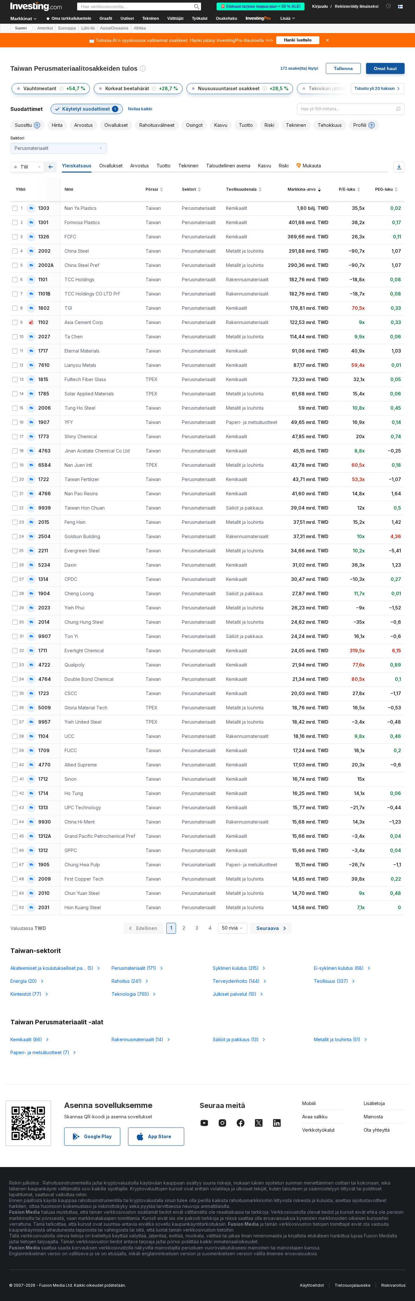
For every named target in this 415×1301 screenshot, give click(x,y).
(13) (236, 1039)
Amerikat (45, 28)
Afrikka (140, 28)
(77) (26, 994)
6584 (44, 465)
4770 (44, 765)
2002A (45, 265)
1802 (44, 308)
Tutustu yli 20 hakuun (374, 88)
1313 (43, 807)
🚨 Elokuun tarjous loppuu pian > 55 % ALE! (260, 6)
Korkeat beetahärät (127, 88)
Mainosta (373, 1116)
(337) (331, 981)
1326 (43, 237)
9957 (44, 722)
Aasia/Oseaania (114, 28)
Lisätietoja (374, 1103)
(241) (127, 981)
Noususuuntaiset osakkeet (229, 88)
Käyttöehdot (312, 1285)
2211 (43, 550)
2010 (44, 893)
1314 (43, 579)
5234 (44, 565)
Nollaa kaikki (140, 108)
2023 (44, 608)
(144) (236, 981)
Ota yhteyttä (377, 1130)
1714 (43, 793)
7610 (44, 365)
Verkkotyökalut (318, 1130)
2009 (44, 879)
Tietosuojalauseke (353, 1285)
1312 (43, 850)
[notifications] (388, 6)
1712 (43, 779)
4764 (44, 679)
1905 (44, 864)
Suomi (21, 28)
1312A (44, 836)
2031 (43, 907)
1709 (44, 750)
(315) (236, 968)
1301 (43, 222)
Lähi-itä (88, 28)
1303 (43, 208)
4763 (44, 451)
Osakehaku (226, 18)
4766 (44, 493)
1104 (43, 736)
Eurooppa (67, 28)
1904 (44, 593)
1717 (43, 351)
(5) (52, 968)
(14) (137, 1039)
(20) (23, 981)
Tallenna (343, 68)
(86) (26, 1039)
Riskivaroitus (393, 1285)
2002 (44, 251)
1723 (43, 693)
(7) (39, 1052)
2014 (44, 622)
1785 (43, 394)
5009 (44, 707)
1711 (42, 650)
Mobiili (309, 1103)
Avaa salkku (314, 1116)
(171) (134, 968)
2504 (44, 536)
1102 (43, 322)
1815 (43, 379)
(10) (234, 994)
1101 (42, 279)
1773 (43, 436)
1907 (44, 422)
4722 (44, 665)
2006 (44, 408)
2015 (43, 522)
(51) (337, 1039)
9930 (44, 822)
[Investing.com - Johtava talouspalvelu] (36, 6)
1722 (43, 479)
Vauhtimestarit (39, 88)
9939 (44, 508)
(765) (130, 994)
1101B (44, 294)
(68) (339, 968)
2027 (44, 336)
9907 (44, 636)
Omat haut (385, 68)
